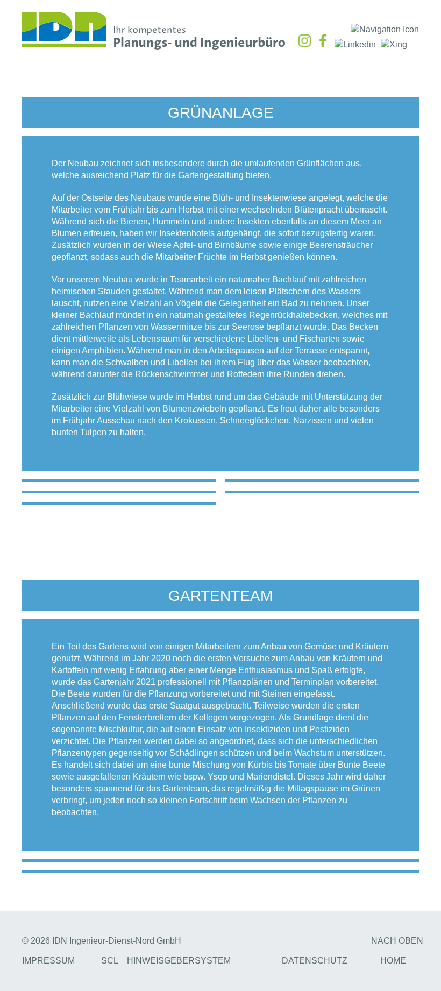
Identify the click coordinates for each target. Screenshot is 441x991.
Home (393, 960)
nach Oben (397, 940)
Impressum (48, 960)
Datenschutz (314, 960)
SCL (109, 960)
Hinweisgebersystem (179, 960)
